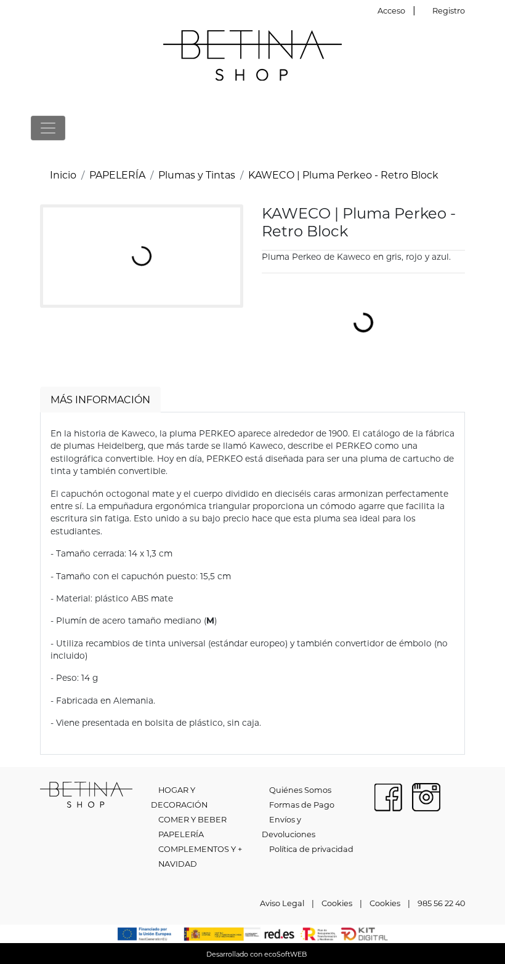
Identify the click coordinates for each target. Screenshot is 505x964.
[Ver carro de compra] (469, 127)
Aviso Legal (282, 903)
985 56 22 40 (441, 903)
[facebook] (388, 795)
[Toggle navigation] (48, 128)
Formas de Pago (301, 804)
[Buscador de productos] (449, 127)
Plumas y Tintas (196, 174)
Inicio (63, 174)
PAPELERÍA (117, 174)
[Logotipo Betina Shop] (252, 53)
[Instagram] (426, 795)
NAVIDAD (177, 864)
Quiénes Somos (300, 790)
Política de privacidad (311, 849)
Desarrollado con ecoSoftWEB (255, 954)
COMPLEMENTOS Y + (200, 849)
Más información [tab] (100, 399)
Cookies (336, 903)
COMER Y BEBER (192, 819)
